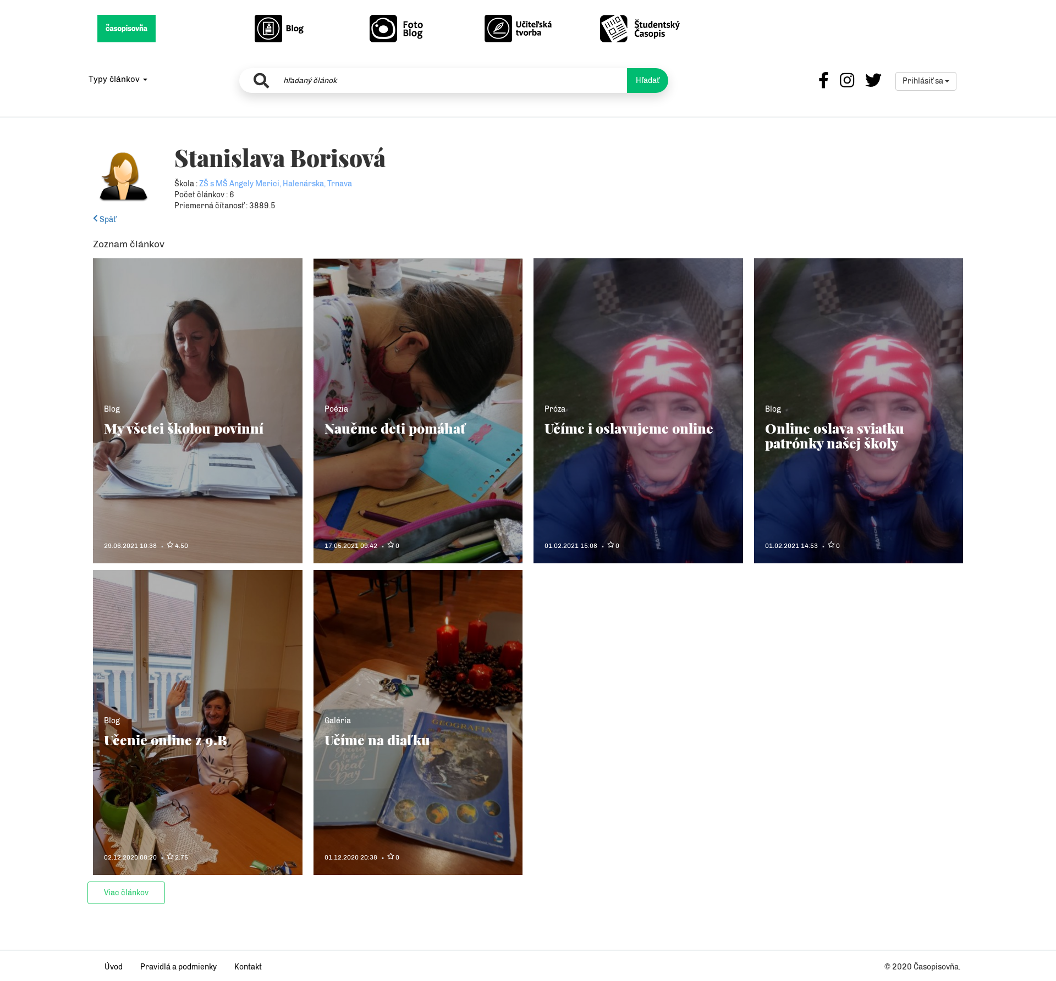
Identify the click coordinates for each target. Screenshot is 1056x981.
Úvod (114, 967)
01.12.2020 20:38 (350, 857)
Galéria (337, 720)
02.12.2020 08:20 (130, 857)
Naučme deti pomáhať (394, 428)
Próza (554, 409)
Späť (107, 219)
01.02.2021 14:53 (791, 546)
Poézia (336, 409)
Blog (112, 409)
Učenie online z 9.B (165, 739)
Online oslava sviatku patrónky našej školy (834, 435)
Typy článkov (115, 79)
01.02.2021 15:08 (570, 546)
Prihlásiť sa (924, 81)
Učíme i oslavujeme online (628, 428)
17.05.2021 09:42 (350, 546)
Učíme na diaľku (377, 739)
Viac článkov (126, 892)
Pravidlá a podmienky (178, 967)
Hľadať (647, 80)
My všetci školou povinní (183, 428)
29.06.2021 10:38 (130, 546)
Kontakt (248, 967)
